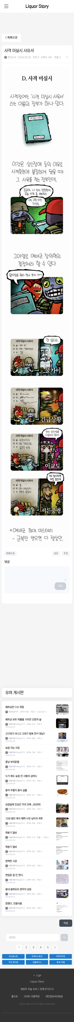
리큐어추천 (60, 956)
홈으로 (14, 996)
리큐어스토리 (37, 956)
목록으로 (10, 553)
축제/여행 (61, 962)
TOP (38, 975)
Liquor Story (37, 6)
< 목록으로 (11, 37)
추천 (66, 553)
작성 (60, 586)
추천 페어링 (13, 962)
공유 (56, 553)
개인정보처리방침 (54, 996)
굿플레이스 (37, 962)
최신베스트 (13, 956)
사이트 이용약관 (32, 996)
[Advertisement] (37, 645)
